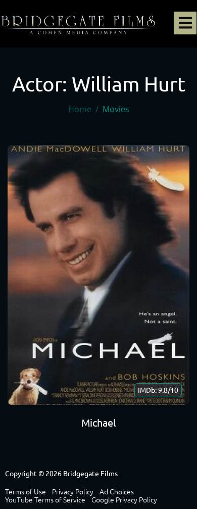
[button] (185, 23)
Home (79, 109)
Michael (98, 423)
